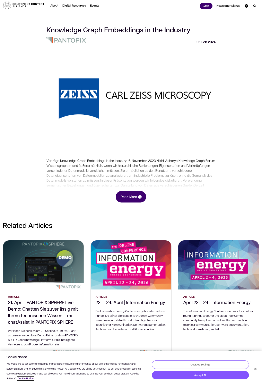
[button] (24, 5)
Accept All (200, 375)
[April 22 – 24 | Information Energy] (218, 265)
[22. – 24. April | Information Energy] (131, 265)
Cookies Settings (200, 364)
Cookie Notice (26, 378)
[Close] (255, 368)
